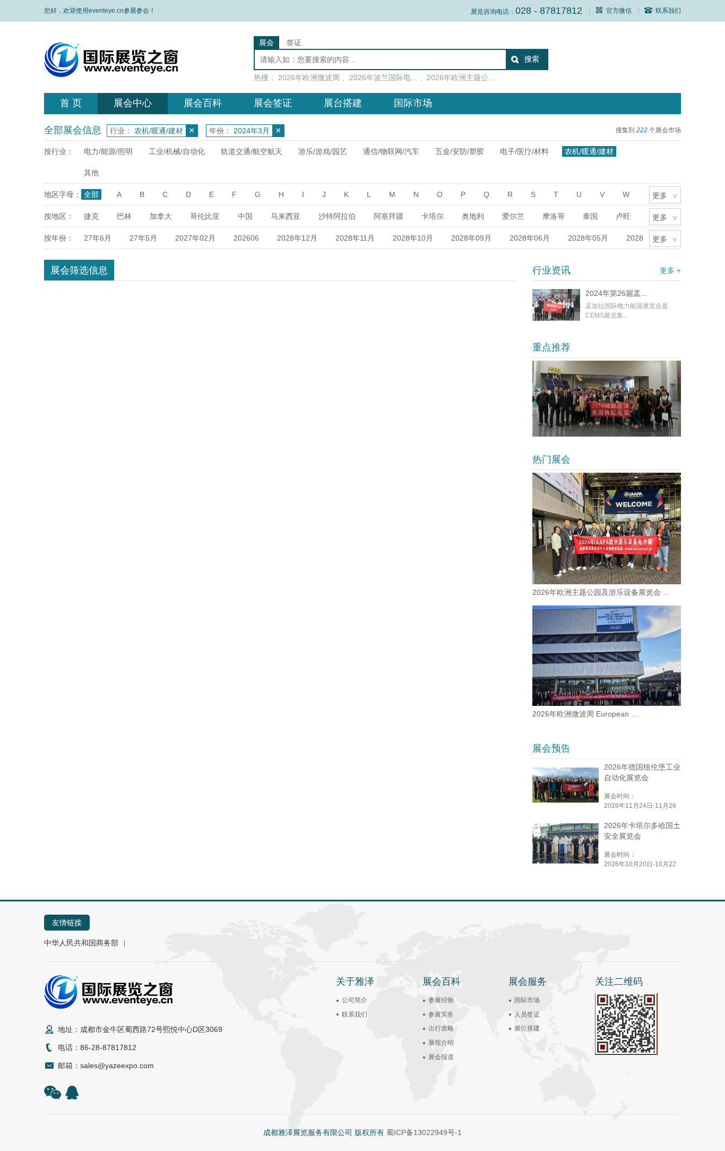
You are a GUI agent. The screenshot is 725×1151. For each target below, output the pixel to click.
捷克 (91, 216)
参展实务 (441, 1014)
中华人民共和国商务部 (81, 943)
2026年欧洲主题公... (461, 77)
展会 (266, 42)
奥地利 (473, 216)
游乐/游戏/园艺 (322, 151)
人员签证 (527, 1014)
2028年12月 (297, 238)
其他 (91, 172)
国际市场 (413, 103)
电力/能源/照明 (108, 151)
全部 (91, 194)
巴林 (124, 216)
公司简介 (354, 1000)
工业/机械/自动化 (177, 151)
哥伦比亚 (205, 216)
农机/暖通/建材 (589, 151)
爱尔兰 (513, 216)
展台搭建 (343, 103)
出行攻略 (441, 1028)
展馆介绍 (441, 1042)
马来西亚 (285, 216)
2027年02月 (195, 238)
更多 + (670, 270)
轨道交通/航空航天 (251, 151)
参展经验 (441, 1000)
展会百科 (203, 103)
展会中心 (133, 103)
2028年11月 (355, 238)
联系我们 (668, 10)
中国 (245, 216)
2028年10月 (413, 238)
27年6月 (97, 238)
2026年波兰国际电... (383, 77)
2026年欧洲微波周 (309, 77)
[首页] (111, 74)
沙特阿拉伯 (337, 216)
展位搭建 (527, 1028)
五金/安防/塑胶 (459, 151)
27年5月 (143, 238)
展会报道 (441, 1057)
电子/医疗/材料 (524, 151)
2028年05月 (588, 238)
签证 (294, 42)
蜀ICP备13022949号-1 (424, 1132)
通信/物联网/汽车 (391, 151)
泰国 (590, 216)
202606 (246, 238)
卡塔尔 (432, 216)
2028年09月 (471, 238)
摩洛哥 (553, 216)
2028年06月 (530, 238)
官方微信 (619, 10)
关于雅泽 (355, 981)
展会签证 (273, 103)
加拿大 (161, 216)
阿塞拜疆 (388, 216)
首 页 (71, 103)
